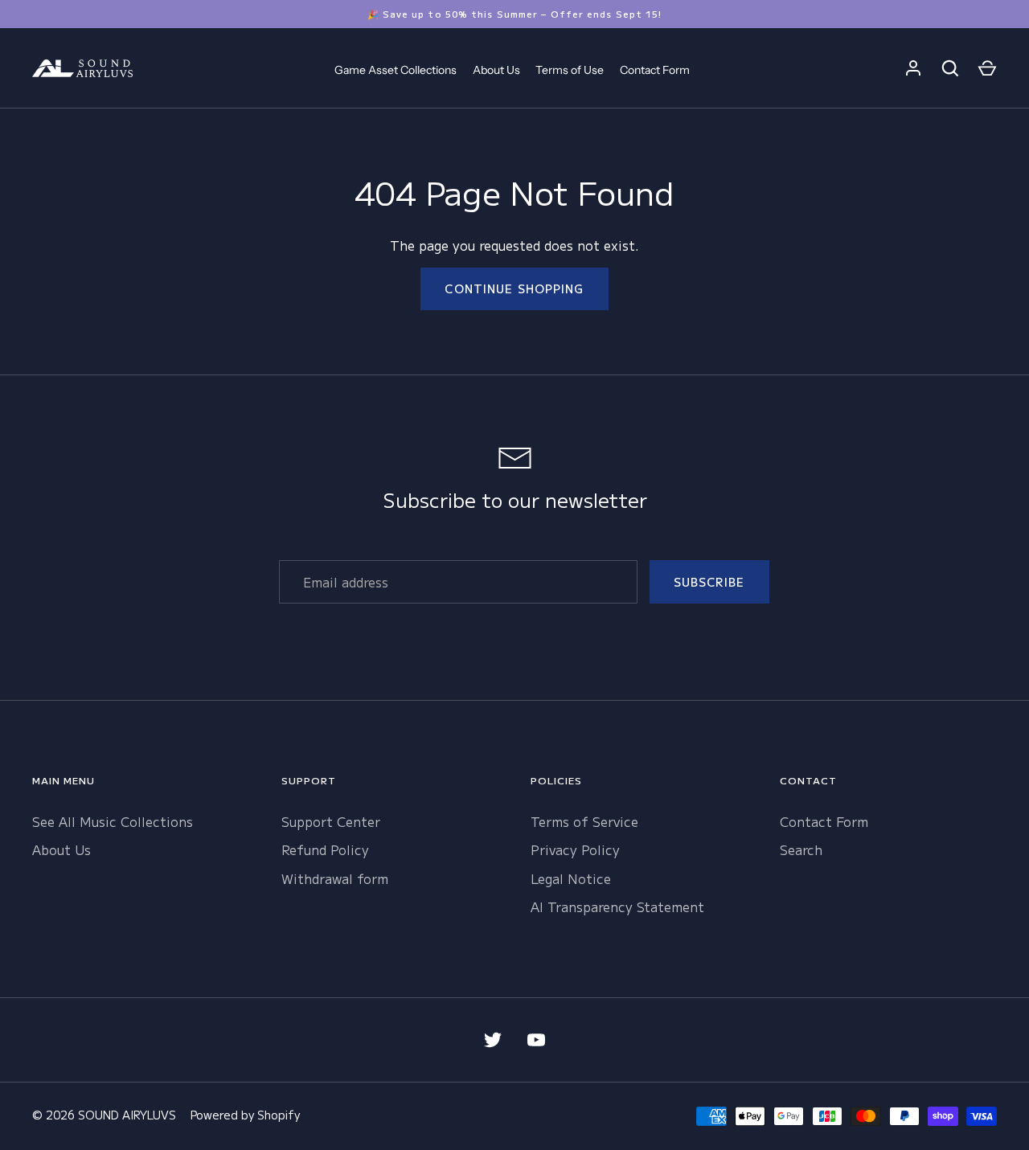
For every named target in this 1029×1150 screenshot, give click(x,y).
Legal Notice (571, 878)
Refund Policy (325, 849)
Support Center (330, 821)
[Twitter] (492, 1040)
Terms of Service (584, 821)
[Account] (913, 68)
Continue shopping (514, 288)
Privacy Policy (575, 849)
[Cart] (987, 68)
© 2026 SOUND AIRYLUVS (104, 1115)
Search (801, 849)
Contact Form (655, 70)
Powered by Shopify (245, 1115)
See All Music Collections (112, 821)
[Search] (950, 68)
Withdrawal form (334, 878)
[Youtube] (536, 1040)
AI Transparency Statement (617, 906)
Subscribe (709, 582)
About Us (496, 70)
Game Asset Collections (395, 70)
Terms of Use (569, 70)
